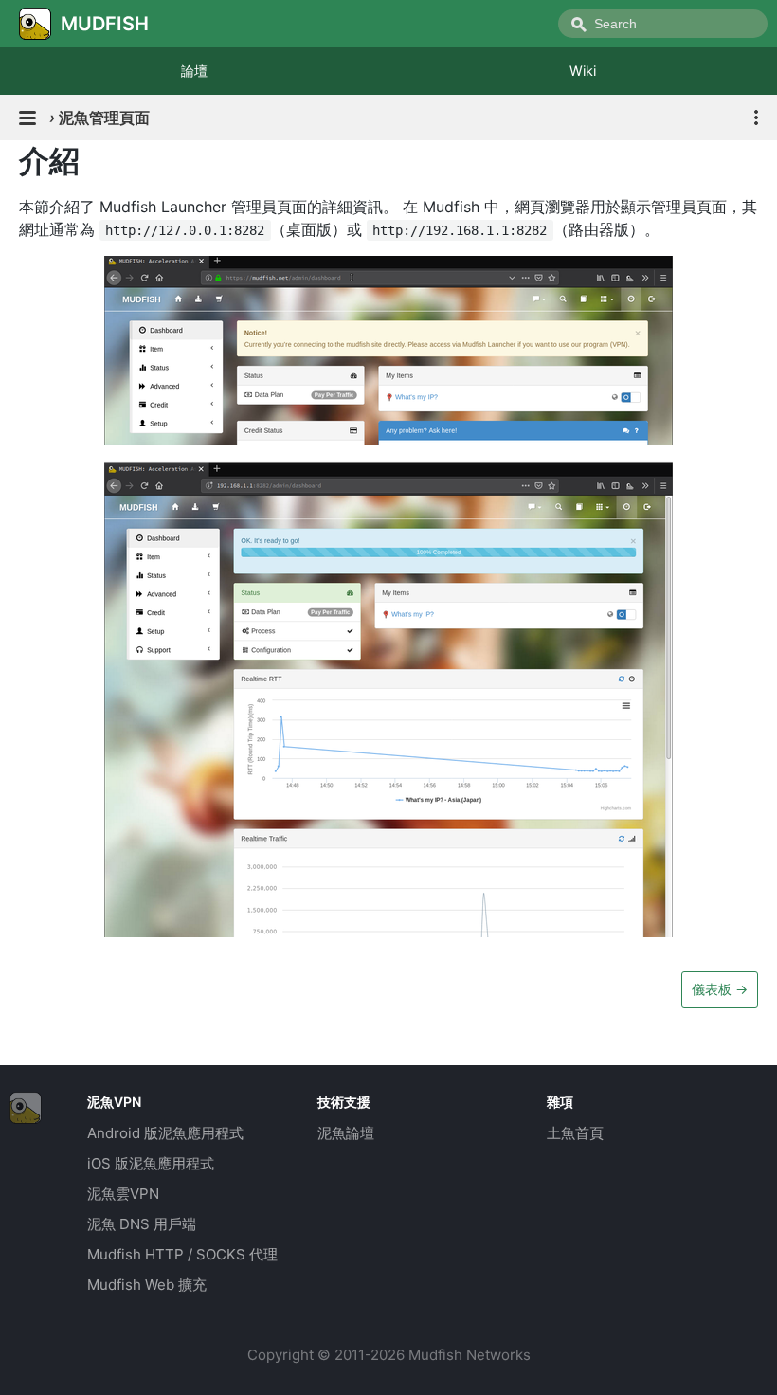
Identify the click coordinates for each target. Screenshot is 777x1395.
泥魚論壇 (345, 1133)
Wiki (582, 71)
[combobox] (663, 23)
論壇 (194, 71)
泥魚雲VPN (123, 1194)
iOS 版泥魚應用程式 (150, 1163)
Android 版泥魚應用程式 (165, 1133)
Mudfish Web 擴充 (147, 1285)
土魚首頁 (575, 1133)
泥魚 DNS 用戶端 (141, 1224)
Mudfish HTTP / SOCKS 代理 (182, 1254)
